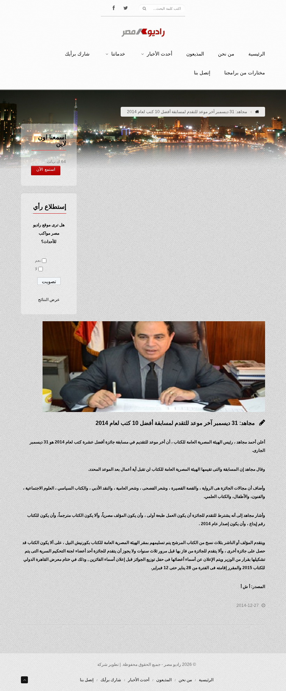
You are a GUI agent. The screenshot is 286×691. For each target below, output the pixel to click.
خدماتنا (118, 54)
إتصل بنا (202, 73)
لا (36, 268)
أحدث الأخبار (159, 54)
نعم (38, 260)
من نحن (226, 54)
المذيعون (195, 54)
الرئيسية (256, 54)
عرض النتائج (49, 299)
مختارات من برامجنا (244, 73)
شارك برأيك (77, 54)
